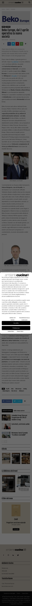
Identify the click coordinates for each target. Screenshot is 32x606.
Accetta (16, 323)
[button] (28, 275)
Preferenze (16, 328)
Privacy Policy (20, 331)
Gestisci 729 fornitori (12, 318)
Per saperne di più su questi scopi (24, 318)
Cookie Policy (11, 331)
